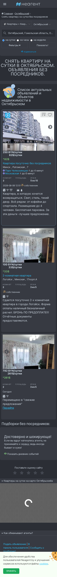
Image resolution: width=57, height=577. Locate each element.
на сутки (10, 39)
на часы (24, 39)
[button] (15, 45)
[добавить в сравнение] (44, 115)
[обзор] (7, 115)
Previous (6, 127)
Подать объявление (14, 544)
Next (50, 127)
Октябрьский (22, 13)
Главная (8, 13)
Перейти (8, 408)
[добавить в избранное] (50, 115)
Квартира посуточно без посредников (27, 163)
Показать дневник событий (23, 453)
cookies (43, 563)
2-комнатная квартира (17, 275)
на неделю (40, 39)
